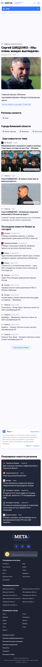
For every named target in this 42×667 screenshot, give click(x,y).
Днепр (5, 620)
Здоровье (25, 573)
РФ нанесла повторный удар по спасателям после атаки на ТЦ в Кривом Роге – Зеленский (20, 507)
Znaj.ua (6, 253)
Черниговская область (10, 605)
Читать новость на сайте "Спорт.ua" (16, 104)
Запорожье (26, 617)
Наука (5, 570)
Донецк (24, 623)
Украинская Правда (10, 243)
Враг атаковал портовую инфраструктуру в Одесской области (20, 467)
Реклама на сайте (8, 635)
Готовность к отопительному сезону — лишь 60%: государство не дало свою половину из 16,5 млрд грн (19, 268)
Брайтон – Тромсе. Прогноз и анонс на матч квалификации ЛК (18, 328)
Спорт (24, 570)
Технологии (26, 576)
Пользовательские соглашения (10, 641)
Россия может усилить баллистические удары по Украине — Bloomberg (20, 299)
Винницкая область (9, 589)
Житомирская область (29, 592)
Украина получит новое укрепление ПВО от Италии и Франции (18, 289)
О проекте (6, 651)
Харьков (5, 617)
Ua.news (7, 275)
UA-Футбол (8, 143)
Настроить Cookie (8, 654)
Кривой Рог (25, 490)
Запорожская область (29, 595)
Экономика (6, 580)
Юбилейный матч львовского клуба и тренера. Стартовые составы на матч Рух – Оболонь (21, 147)
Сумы (24, 627)
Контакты (6, 648)
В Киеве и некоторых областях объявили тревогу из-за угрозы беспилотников (18, 247)
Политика (6, 563)
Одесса (24, 620)
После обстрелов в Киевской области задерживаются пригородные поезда (18, 484)
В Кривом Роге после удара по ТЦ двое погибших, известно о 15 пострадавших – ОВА (20, 495)
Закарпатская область (10, 595)
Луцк (4, 627)
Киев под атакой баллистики (14, 476)
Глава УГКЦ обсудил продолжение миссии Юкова (18, 279)
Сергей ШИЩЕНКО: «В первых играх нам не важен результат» (19, 180)
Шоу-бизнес (6, 567)
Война (24, 567)
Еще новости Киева (21, 347)
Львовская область (9, 601)
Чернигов (24, 463)
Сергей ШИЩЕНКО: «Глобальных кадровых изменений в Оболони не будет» (19, 213)
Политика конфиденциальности (10, 638)
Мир (23, 563)
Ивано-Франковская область (11, 598)
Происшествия (7, 576)
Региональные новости (18, 3)
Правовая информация (10, 644)
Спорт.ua (7, 305)
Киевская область (17, 44)
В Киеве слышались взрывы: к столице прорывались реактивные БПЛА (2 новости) (19, 237)
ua (31, 3)
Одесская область (28, 601)
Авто (4, 573)
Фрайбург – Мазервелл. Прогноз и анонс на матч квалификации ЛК (19, 318)
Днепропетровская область (30, 589)
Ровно (24, 614)
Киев (13, 176)
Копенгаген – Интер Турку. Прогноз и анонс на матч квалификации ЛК (20, 308)
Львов (15, 143)
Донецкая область (9, 592)
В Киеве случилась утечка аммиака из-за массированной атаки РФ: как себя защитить (19, 520)
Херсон (5, 630)
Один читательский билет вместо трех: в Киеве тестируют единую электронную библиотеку (20, 257)
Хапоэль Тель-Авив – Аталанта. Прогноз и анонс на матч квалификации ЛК (20, 338)
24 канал (7, 233)
